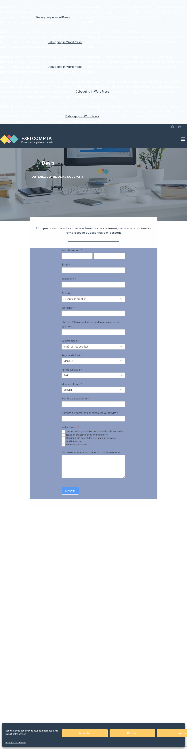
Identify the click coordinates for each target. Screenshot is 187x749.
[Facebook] (172, 127)
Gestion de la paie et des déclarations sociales (91, 438)
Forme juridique (72, 369)
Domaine (68, 307)
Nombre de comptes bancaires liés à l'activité (90, 413)
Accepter (85, 733)
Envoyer (70, 490)
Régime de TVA (72, 355)
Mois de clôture (72, 384)
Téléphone (69, 279)
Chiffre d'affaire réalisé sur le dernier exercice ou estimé (91, 324)
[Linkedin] (179, 127)
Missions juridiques (76, 444)
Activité (67, 293)
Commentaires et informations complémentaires (91, 452)
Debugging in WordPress (53, 17)
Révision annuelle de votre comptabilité (87, 434)
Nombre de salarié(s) (75, 398)
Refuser (132, 733)
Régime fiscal (71, 341)
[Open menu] (183, 139)
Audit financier (73, 441)
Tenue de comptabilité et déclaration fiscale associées (95, 431)
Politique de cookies (15, 742)
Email (66, 264)
